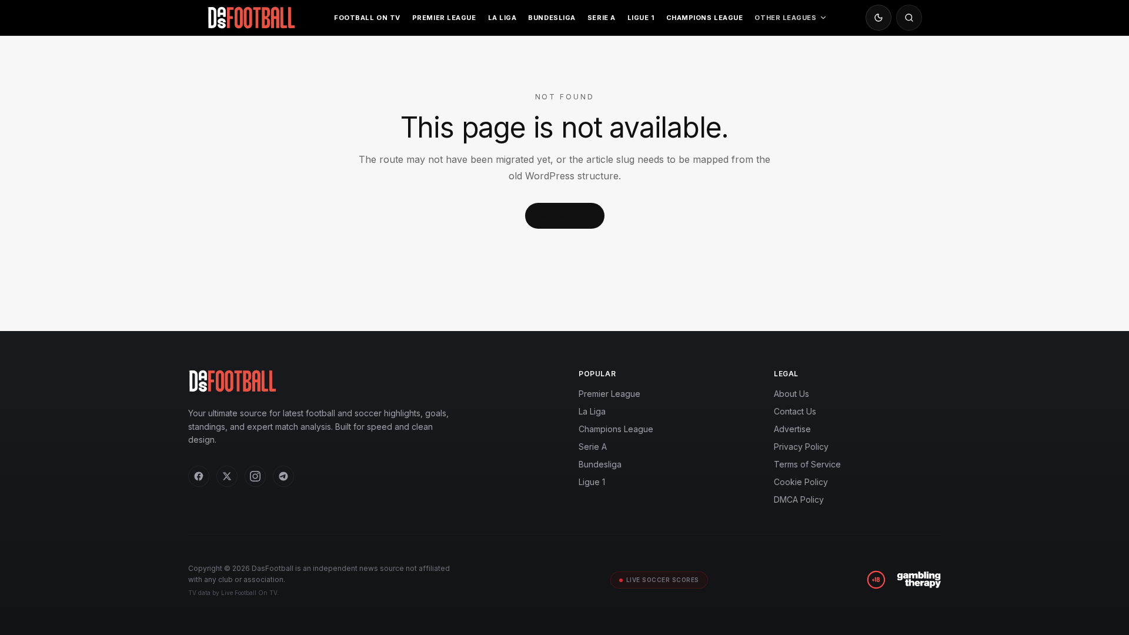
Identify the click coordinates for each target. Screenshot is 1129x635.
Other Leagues (785, 18)
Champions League (704, 18)
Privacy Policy (801, 447)
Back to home (565, 215)
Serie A (601, 18)
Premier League (444, 18)
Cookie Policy (801, 482)
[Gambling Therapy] (919, 580)
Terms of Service (807, 464)
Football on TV (367, 18)
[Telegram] (283, 476)
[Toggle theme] (878, 18)
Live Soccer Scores (662, 579)
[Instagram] (255, 476)
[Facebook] (198, 476)
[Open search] (909, 18)
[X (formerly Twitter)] (227, 476)
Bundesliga (552, 18)
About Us (791, 394)
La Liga (502, 18)
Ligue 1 (640, 18)
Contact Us (795, 411)
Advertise (792, 429)
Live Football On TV (249, 592)
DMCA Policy (799, 499)
